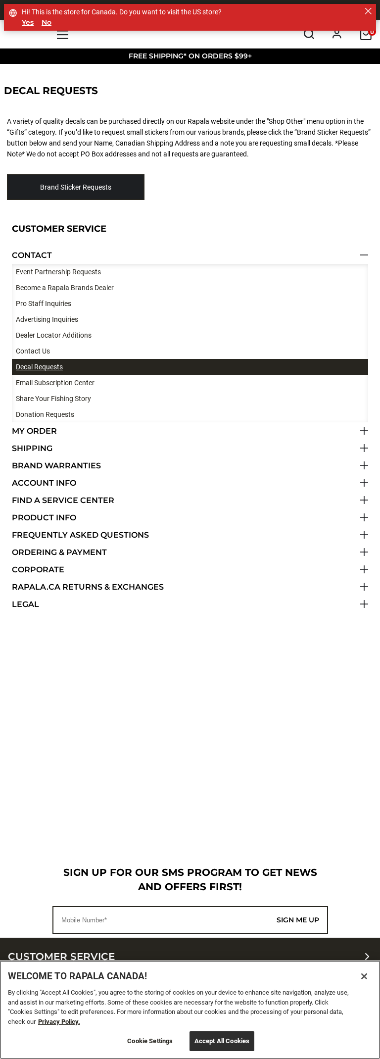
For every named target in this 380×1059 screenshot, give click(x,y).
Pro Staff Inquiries (43, 303)
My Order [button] (34, 431)
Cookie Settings (150, 1041)
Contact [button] (32, 255)
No (46, 22)
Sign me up (298, 919)
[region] (190, 1009)
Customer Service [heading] (61, 956)
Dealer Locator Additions (54, 335)
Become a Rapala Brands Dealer (65, 288)
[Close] (364, 976)
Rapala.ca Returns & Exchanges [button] (88, 587)
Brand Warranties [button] (56, 465)
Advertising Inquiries (47, 319)
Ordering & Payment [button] (59, 552)
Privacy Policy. (59, 1021)
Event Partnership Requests (58, 272)
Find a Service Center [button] (63, 500)
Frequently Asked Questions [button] (80, 535)
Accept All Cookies (221, 1041)
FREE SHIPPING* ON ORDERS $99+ (190, 55)
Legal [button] (25, 604)
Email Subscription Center (55, 383)
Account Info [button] (44, 483)
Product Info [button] (44, 517)
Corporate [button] (38, 569)
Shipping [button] (32, 448)
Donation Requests (45, 414)
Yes (28, 22)
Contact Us (33, 351)
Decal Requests (39, 367)
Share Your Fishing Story (53, 399)
